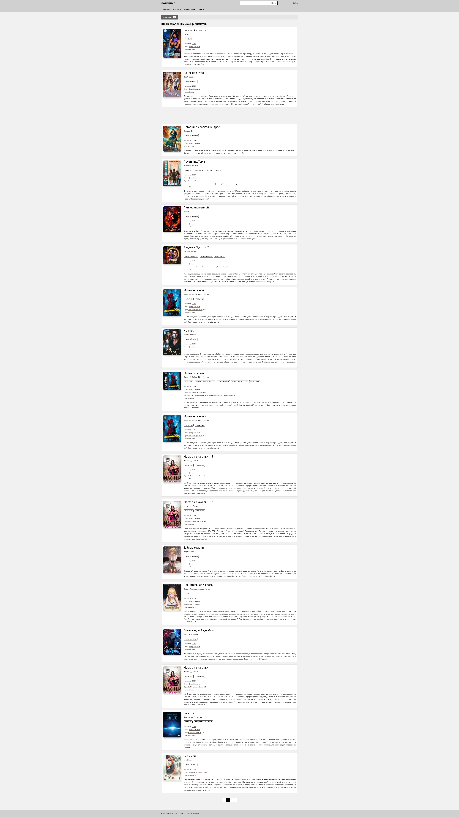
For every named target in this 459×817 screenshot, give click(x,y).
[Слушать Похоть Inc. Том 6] (172, 173)
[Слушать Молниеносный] (172, 381)
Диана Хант (188, 211)
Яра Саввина (189, 77)
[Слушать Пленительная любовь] (172, 597)
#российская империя (209, 267)
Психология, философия (203, 722)
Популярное (189, 9)
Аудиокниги (169, 17)
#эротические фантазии (213, 184)
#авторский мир (189, 395)
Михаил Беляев (190, 251)
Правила (181, 813)
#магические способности (192, 267)
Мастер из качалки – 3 (198, 456)
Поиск (273, 3)
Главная (166, 9)
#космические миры (201, 395)
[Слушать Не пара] (172, 342)
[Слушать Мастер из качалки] (172, 680)
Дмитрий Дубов (190, 294)
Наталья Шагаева (191, 634)
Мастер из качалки (196, 667)
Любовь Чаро (189, 131)
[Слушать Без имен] (172, 767)
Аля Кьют (188, 760)
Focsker (187, 34)
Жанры (201, 9)
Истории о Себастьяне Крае (202, 127)
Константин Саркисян (193, 717)
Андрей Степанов (191, 166)
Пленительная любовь (198, 585)
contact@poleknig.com (169, 813)
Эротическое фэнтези (214, 170)
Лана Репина (193, 772)
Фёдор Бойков (203, 294)
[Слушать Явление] (172, 725)
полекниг (168, 3)
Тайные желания (194, 547)
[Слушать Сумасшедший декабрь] (172, 642)
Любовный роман (190, 81)
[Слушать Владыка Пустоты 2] (172, 255)
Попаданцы (188, 39)
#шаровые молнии (230, 395)
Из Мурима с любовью (195, 476)
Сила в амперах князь (195, 309)
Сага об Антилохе (195, 30)
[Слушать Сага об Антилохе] (172, 43)
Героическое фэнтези (239, 382)
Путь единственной (196, 207)
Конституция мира (194, 732)
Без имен (190, 756)
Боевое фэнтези (206, 256)
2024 (194, 769)
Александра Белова (202, 589)
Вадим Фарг (189, 552)
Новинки (177, 9)
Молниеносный (194, 373)
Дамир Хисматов (194, 46)
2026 (194, 86)
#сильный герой (222, 267)
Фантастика (188, 299)
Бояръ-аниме (219, 256)
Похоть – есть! (193, 604)
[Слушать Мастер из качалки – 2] (172, 514)
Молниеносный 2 (195, 416)
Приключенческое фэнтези (194, 170)
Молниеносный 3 (195, 290)
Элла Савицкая (190, 335)
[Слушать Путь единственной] (172, 219)
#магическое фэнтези (191, 184)
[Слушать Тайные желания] (172, 560)
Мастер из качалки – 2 (198, 502)
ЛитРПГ (187, 593)
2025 (194, 43)
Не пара (189, 330)
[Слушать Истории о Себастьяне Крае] (172, 138)
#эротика (201, 184)
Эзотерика (188, 722)
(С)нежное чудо (194, 73)
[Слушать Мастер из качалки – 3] (172, 469)
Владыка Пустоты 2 (196, 247)
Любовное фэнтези (191, 136)
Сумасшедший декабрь (199, 630)
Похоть (190, 181)
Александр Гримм (191, 461)
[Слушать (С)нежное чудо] (172, 84)
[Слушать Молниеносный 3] (172, 302)
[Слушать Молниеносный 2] (172, 428)
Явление (189, 713)
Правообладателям (192, 813)
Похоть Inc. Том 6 (195, 161)
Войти (295, 3)
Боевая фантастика (191, 256)
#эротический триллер (229, 184)
